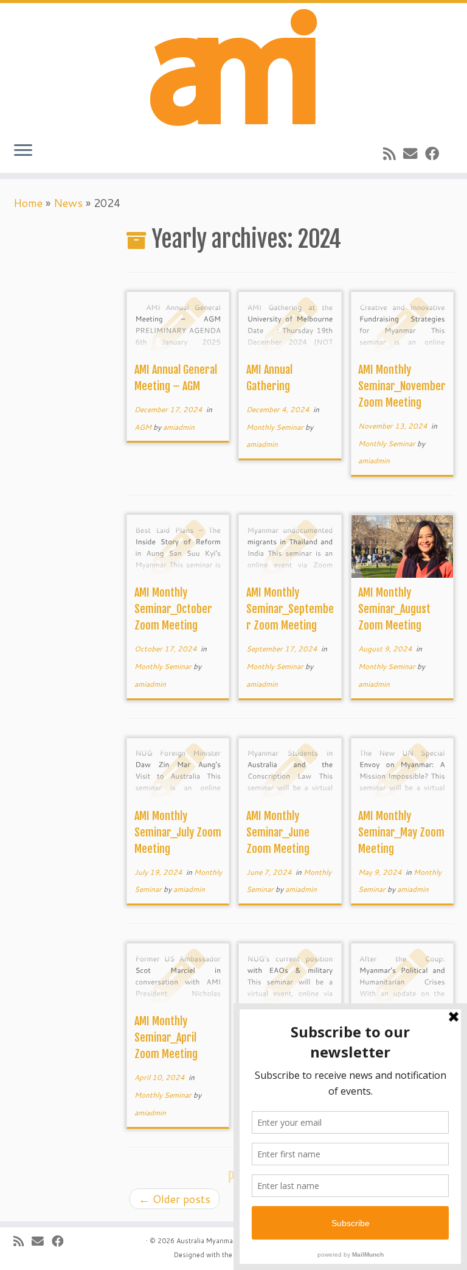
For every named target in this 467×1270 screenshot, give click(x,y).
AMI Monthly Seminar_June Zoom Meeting (280, 832)
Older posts (174, 1199)
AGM (143, 427)
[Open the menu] (23, 151)
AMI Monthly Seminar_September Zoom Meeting (290, 609)
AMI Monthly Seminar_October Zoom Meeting (173, 609)
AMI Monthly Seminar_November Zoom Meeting (402, 386)
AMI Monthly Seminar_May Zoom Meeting (401, 832)
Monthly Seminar (275, 427)
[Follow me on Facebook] (436, 153)
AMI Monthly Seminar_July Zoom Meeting (177, 832)
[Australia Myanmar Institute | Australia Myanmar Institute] (233, 67)
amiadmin (179, 427)
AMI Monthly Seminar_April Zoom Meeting (168, 1037)
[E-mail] (414, 153)
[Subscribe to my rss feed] (393, 153)
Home (28, 203)
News (68, 203)
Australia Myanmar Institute (220, 1241)
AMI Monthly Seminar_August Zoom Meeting (394, 609)
